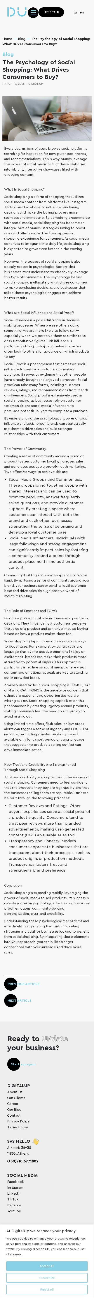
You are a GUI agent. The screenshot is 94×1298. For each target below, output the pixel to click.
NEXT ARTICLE (19, 1000)
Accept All (47, 1266)
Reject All (47, 1289)
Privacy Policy (18, 1121)
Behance (14, 1205)
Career (12, 1104)
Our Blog (14, 1109)
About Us (14, 1092)
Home (7, 39)
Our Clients (16, 1098)
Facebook (15, 1182)
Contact (14, 1115)
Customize (47, 1278)
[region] (47, 1261)
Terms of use (17, 1127)
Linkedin (14, 1193)
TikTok (13, 1199)
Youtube (14, 1211)
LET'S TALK (51, 12)
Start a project (23, 1064)
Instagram (15, 1187)
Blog (21, 39)
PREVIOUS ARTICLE (24, 984)
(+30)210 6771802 (22, 1161)
